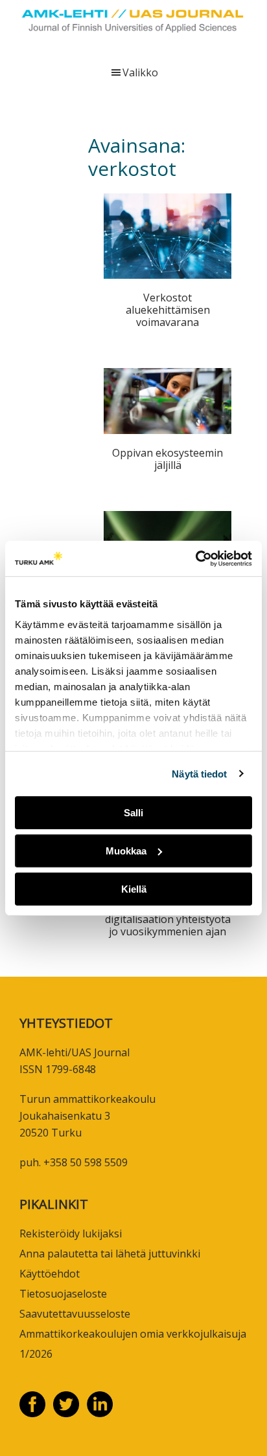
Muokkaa (126, 850)
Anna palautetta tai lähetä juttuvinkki (109, 1253)
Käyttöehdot (49, 1273)
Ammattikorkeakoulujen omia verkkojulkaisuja (132, 1334)
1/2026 (35, 1354)
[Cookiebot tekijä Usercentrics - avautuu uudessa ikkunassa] (195, 558)
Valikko (140, 72)
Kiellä (133, 888)
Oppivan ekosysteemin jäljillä (167, 459)
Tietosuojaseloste (63, 1294)
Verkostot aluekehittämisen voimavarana (168, 309)
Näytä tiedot (199, 773)
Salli (133, 812)
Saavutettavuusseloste (74, 1314)
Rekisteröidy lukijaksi (70, 1233)
